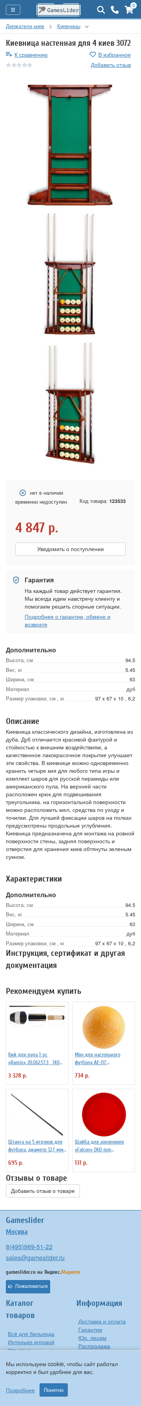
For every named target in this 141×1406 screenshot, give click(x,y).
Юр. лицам (92, 1337)
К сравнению (31, 54)
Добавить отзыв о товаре (43, 1191)
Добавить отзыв (111, 64)
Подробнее (20, 1390)
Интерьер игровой (31, 1342)
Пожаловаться (31, 1286)
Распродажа (94, 1346)
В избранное (114, 54)
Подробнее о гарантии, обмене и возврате (67, 620)
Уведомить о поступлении (70, 549)
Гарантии (90, 1329)
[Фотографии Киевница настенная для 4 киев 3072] (70, 145)
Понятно (53, 1389)
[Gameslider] (58, 9)
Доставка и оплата (102, 1321)
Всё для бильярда (31, 1334)
